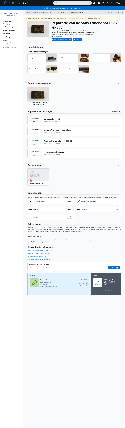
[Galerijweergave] (120, 165)
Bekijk (69, 201)
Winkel (47, 3)
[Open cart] (103, 3)
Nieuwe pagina (116, 83)
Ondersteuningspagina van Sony (36, 256)
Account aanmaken (76, 8)
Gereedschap (6, 37)
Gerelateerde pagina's (9, 27)
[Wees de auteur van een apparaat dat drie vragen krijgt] (83, 283)
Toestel (28, 12)
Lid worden (110, 3)
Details (5, 40)
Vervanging (6, 24)
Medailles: (84, 279)
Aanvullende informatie (10, 47)
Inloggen (118, 3)
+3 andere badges (84, 286)
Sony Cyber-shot (54, 12)
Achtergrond (7, 43)
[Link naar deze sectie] (26, 165)
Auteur (32, 276)
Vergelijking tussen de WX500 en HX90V (38, 253)
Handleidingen (7, 21)
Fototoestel (35, 12)
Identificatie (6, 45)
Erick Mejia (59, 36)
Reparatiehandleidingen (37, 51)
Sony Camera (44, 12)
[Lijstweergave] (118, 165)
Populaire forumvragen (9, 30)
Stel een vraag (116, 111)
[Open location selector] (99, 3)
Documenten (6, 33)
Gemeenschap (37, 3)
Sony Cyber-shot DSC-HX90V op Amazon (38, 259)
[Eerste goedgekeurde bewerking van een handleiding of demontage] (87, 283)
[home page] (9, 2)
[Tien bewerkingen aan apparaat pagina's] (79, 283)
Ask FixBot (112, 268)
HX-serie (63, 12)
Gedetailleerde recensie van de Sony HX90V (39, 250)
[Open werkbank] (94, 3)
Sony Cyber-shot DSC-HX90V (11, 15)
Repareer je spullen (23, 3)
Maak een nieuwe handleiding (63, 40)
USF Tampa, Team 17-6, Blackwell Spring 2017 (111, 282)
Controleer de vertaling (93, 18)
